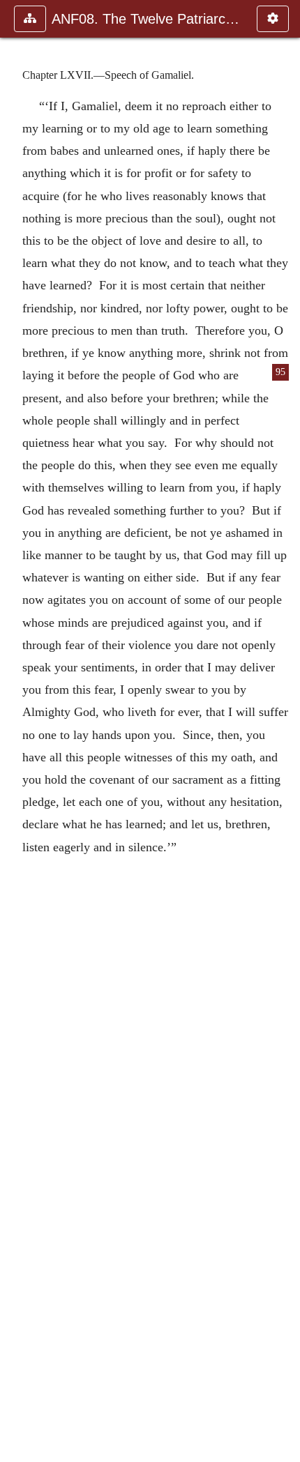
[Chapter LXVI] (16, 731)
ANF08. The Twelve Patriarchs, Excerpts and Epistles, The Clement (147, 18)
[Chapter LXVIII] (284, 731)
